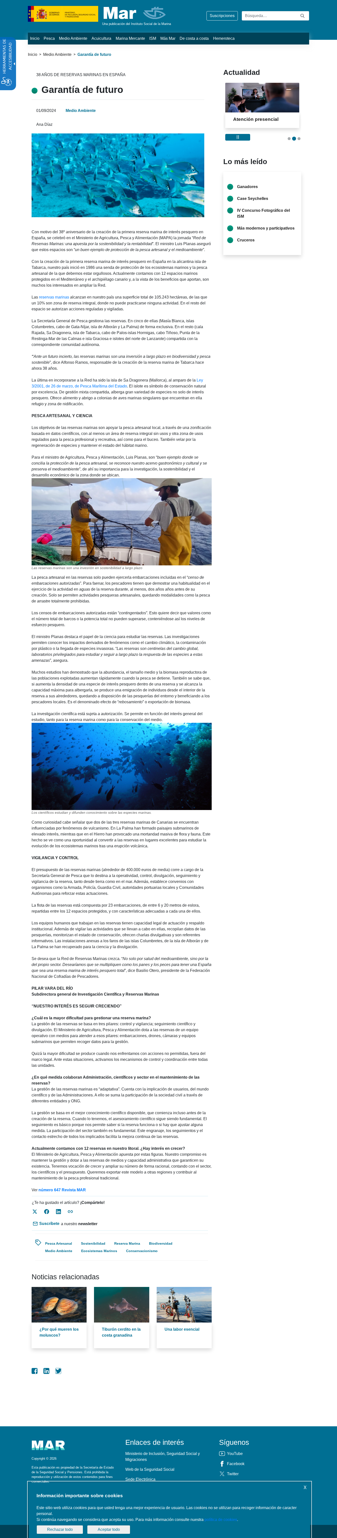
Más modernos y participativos (266, 234)
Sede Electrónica (140, 1479)
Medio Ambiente (57, 54)
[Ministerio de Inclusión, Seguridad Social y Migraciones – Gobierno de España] (63, 13)
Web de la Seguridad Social (149, 1469)
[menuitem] (34, 38)
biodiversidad (160, 1243)
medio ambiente (58, 1251)
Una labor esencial (182, 1329)
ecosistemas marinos (99, 1251)
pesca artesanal (58, 1243)
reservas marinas (53, 297)
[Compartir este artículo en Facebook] (47, 1212)
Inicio (32, 54)
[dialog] (169, 1510)
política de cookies (221, 1519)
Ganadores (247, 192)
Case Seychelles (252, 204)
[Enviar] (302, 15)
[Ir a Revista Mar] (135, 13)
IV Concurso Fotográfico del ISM (263, 219)
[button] (289, 144)
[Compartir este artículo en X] (35, 1212)
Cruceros (246, 246)
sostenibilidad (93, 1243)
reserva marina (127, 1243)
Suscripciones (222, 16)
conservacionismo (142, 1251)
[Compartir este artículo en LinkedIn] (58, 1212)
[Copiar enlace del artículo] (70, 1212)
